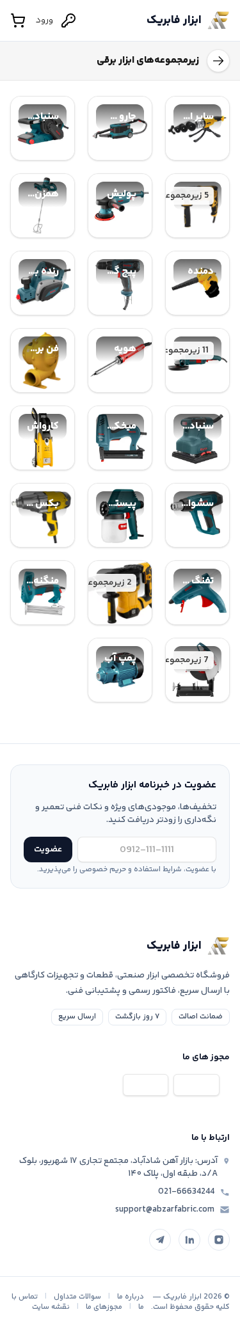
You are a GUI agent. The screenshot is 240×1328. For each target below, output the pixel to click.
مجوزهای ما (104, 1307)
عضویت (48, 849)
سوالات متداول (77, 1297)
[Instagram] (219, 1240)
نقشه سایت (51, 1307)
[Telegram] (160, 1240)
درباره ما (130, 1297)
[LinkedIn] (189, 1240)
